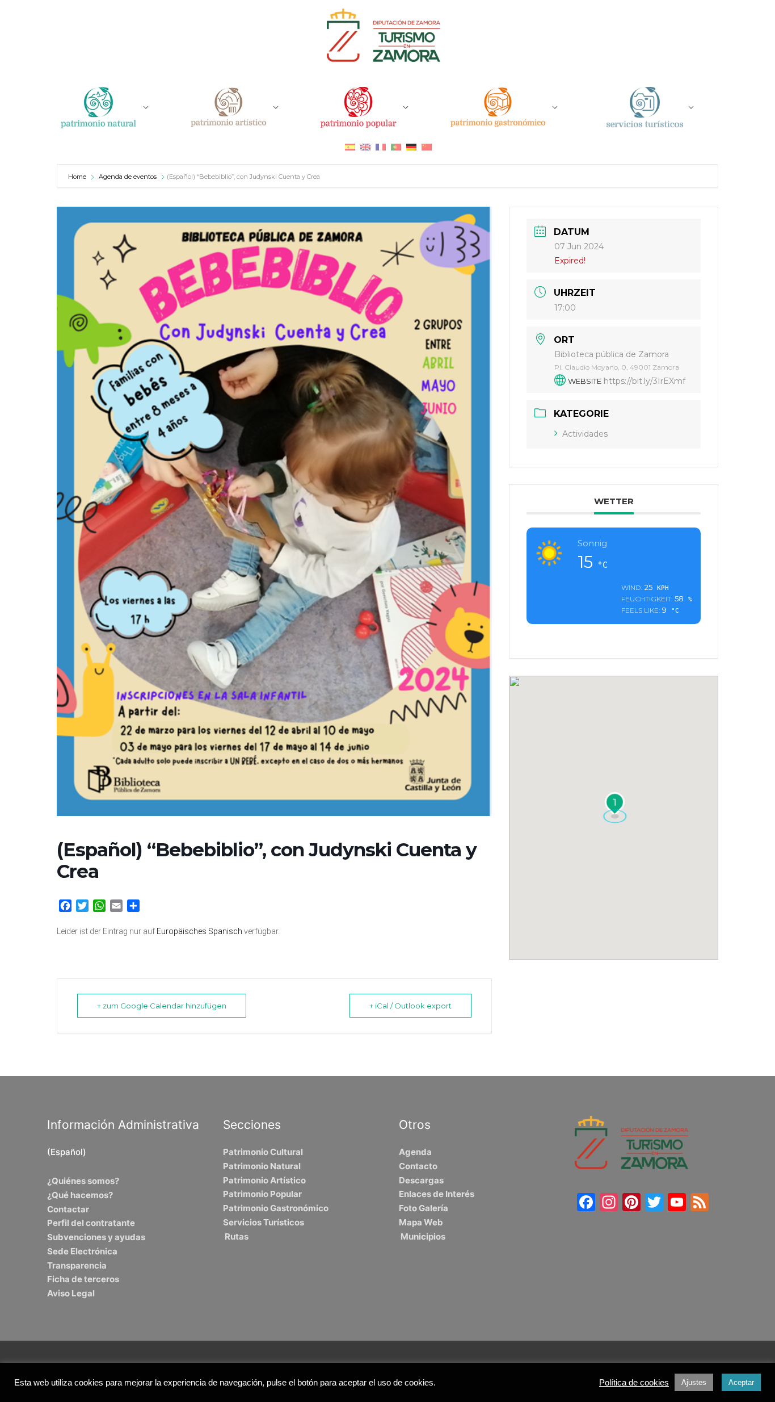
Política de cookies (634, 1382)
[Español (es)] (350, 146)
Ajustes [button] (693, 1382)
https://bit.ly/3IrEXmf (644, 381)
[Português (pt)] (396, 146)
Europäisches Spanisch (199, 931)
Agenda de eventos (128, 177)
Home (78, 177)
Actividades (585, 434)
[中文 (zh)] (427, 146)
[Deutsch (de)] (411, 146)
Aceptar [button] (741, 1382)
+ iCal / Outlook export (410, 1005)
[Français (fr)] (381, 146)
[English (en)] (365, 146)
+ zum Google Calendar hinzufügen (161, 1005)
